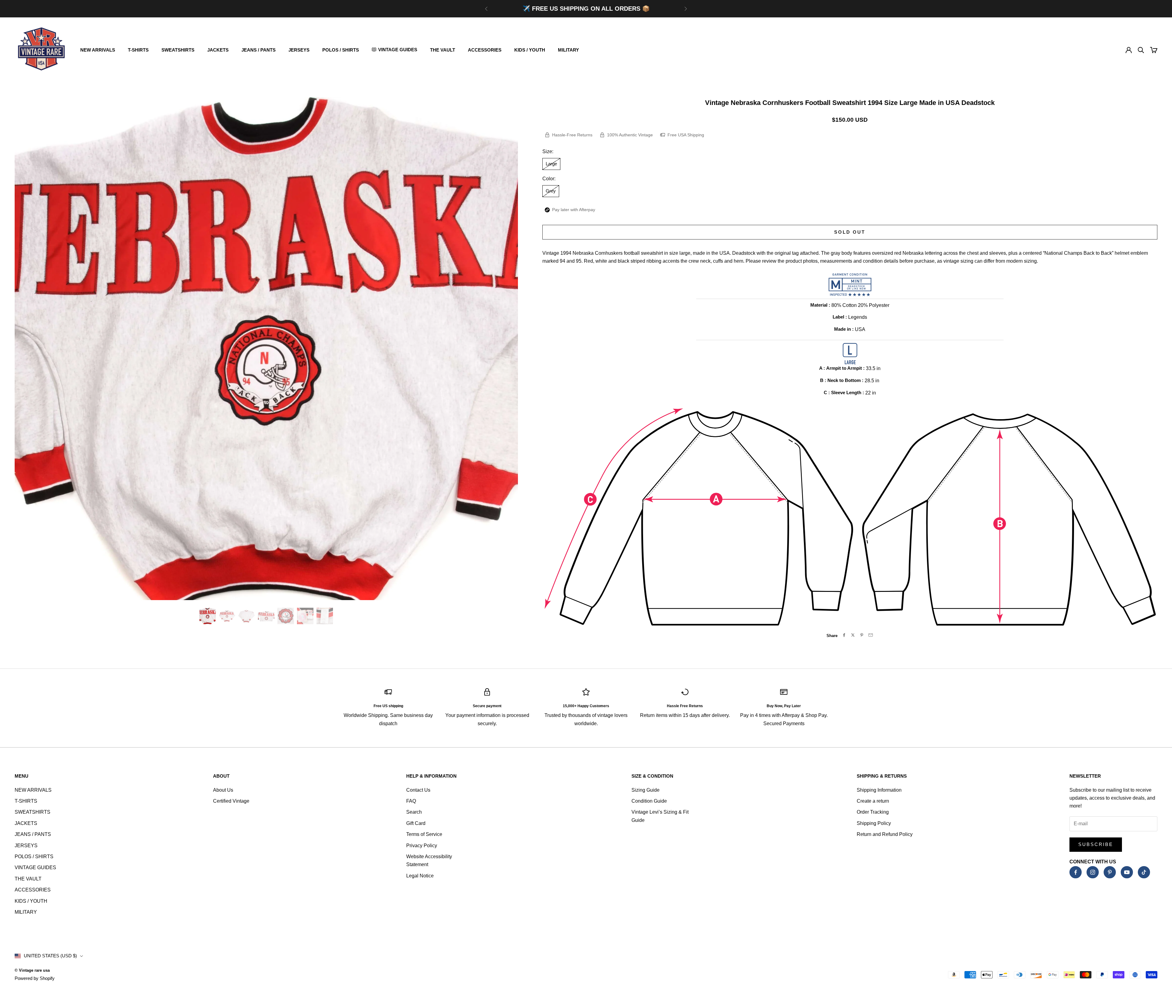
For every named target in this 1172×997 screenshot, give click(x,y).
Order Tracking (873, 812)
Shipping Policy (874, 823)
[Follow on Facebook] (1075, 872)
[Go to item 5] (285, 615)
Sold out (849, 232)
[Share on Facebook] (844, 635)
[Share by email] (870, 635)
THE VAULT (442, 49)
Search (414, 812)
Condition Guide (649, 801)
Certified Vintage (231, 801)
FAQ (411, 801)
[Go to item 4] (266, 615)
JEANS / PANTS (258, 49)
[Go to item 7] (324, 615)
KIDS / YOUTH (529, 49)
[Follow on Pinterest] (1110, 872)
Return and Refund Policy (885, 834)
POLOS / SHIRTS (340, 49)
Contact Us (418, 790)
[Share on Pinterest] (861, 635)
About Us (223, 790)
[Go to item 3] (246, 615)
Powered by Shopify (35, 978)
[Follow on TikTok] (1144, 872)
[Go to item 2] (227, 615)
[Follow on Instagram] (1093, 872)
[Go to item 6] (305, 615)
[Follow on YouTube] (1127, 872)
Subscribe (1095, 844)
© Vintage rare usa (32, 970)
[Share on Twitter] (853, 635)
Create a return (873, 801)
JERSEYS (298, 49)
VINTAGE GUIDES (35, 867)
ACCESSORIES (484, 49)
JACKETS (218, 49)
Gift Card (415, 823)
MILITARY (568, 49)
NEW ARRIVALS (97, 49)
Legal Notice (420, 875)
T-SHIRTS (138, 49)
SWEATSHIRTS (177, 49)
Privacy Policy (421, 845)
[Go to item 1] (207, 615)
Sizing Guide (645, 790)
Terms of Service (424, 834)
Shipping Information (879, 790)
